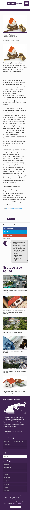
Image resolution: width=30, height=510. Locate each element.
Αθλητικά (6, 484)
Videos (6, 487)
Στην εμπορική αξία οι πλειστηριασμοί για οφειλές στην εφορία (14, 392)
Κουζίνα (6, 481)
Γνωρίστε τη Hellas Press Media (13, 441)
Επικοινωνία (7, 448)
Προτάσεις (7, 471)
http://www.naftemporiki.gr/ (14, 208)
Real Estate (11, 218)
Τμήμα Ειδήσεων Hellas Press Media (19, 243)
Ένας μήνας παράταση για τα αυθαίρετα (13, 332)
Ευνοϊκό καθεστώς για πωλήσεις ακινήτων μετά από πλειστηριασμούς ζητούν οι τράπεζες (14, 312)
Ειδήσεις (6, 464)
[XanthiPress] (15, 3)
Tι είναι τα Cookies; (17, 503)
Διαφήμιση (7, 444)
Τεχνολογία (7, 467)
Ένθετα (6, 474)
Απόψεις (6, 490)
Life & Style (7, 477)
